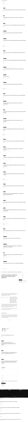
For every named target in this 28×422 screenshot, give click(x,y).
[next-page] (4, 43)
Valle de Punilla (4, 88)
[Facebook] (6, 324)
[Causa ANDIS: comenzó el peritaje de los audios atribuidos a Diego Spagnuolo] (14, 198)
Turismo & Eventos (5, 223)
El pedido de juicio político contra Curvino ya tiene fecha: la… (13, 17)
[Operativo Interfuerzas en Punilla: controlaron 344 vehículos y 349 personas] (14, 107)
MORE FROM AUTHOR (10, 335)
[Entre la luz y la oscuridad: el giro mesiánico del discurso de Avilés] (14, 28)
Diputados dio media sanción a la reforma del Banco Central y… (14, 185)
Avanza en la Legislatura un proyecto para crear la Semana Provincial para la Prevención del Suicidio (9, 362)
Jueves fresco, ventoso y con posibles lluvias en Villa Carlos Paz (14, 25)
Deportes (4, 93)
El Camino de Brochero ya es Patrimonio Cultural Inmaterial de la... (10, 413)
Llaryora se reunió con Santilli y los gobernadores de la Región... (10, 407)
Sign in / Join (4, 1)
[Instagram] (19, 391)
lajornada (7, 328)
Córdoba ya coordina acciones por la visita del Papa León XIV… (13, 157)
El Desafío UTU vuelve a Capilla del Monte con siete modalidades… (14, 95)
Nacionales (4, 200)
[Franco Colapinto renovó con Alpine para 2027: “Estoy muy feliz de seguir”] (14, 417)
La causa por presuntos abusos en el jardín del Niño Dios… (13, 84)
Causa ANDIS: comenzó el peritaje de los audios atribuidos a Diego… (14, 202)
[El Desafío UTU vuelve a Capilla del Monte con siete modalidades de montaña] (14, 91)
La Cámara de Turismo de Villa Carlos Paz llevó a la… (12, 238)
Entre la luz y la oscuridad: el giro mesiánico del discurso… (13, 32)
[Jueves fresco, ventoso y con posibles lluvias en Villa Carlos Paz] (14, 21)
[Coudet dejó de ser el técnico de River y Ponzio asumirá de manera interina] (14, 399)
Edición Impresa (4, 38)
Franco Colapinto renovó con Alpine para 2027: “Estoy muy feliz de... (10, 419)
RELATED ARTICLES (4, 335)
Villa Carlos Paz (4, 45)
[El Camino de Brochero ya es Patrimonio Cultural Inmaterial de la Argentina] (14, 226)
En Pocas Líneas (6, 76)
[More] (17, 324)
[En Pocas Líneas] (14, 72)
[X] (7, 324)
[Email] (11, 324)
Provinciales (4, 139)
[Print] (12, 324)
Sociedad (4, 23)
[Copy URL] (15, 324)
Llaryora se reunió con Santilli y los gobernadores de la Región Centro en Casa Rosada (8, 343)
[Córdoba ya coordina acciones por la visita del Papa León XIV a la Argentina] (14, 153)
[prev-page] (3, 43)
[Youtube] (20, 391)
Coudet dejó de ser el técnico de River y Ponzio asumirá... (9, 401)
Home (2, 273)
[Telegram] (14, 324)
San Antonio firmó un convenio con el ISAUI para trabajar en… (13, 263)
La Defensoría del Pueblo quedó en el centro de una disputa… (13, 68)
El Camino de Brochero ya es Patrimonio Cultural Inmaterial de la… (14, 230)
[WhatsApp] (9, 324)
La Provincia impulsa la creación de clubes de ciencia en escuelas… (14, 9)
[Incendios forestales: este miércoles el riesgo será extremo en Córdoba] (14, 169)
